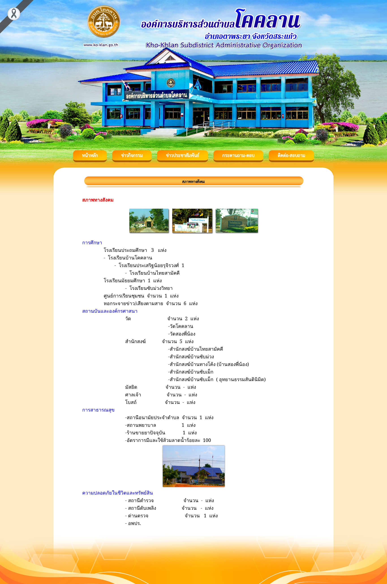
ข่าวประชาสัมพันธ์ (182, 155)
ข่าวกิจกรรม (132, 155)
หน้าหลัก (90, 155)
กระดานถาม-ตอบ (238, 155)
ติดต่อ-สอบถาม (291, 155)
